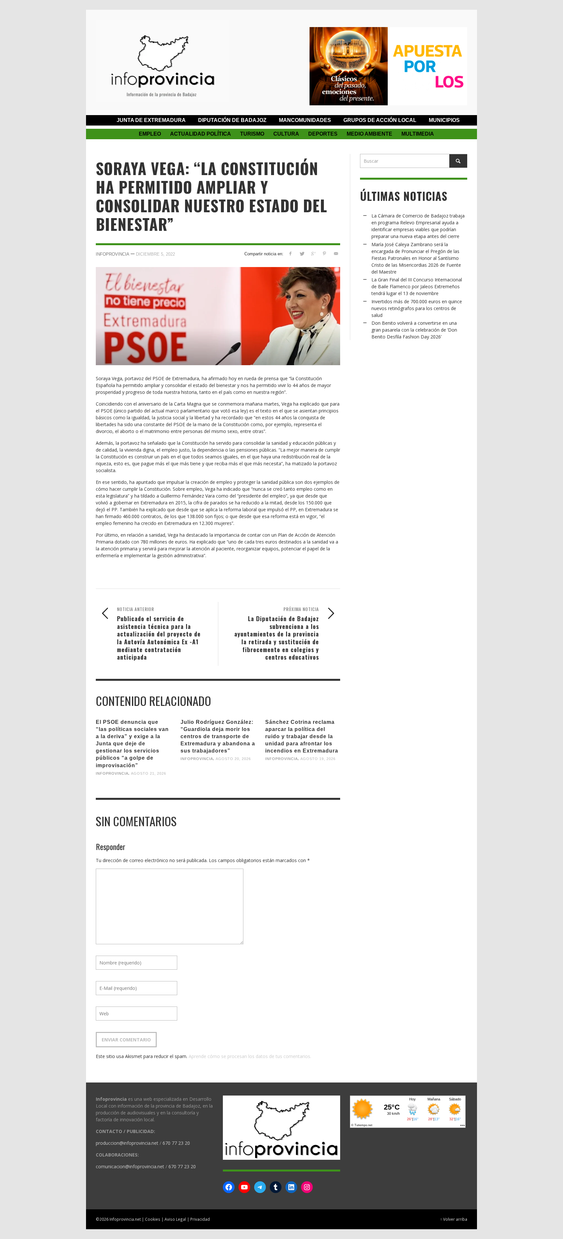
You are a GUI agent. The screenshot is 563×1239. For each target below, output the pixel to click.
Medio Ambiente (369, 134)
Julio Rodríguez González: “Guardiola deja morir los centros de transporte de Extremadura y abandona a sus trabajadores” (217, 736)
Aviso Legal (175, 1219)
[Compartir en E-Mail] (335, 253)
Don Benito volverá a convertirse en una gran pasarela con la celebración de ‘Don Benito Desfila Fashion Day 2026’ (414, 330)
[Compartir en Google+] (313, 253)
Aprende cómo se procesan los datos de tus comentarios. (250, 1056)
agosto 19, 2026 (318, 759)
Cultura (286, 134)
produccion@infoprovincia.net (127, 1143)
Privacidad (200, 1219)
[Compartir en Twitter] (301, 253)
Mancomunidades (305, 120)
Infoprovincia (112, 253)
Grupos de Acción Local (379, 120)
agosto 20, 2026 (233, 759)
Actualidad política (200, 134)
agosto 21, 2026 (148, 773)
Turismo (252, 134)
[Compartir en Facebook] (290, 253)
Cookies (152, 1219)
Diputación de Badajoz (232, 120)
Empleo (150, 134)
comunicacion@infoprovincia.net (130, 1166)
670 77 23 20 (176, 1143)
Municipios (444, 120)
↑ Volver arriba (453, 1219)
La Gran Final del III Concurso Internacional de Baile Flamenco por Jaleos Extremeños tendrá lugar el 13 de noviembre (416, 286)
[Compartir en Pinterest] (324, 253)
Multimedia (417, 134)
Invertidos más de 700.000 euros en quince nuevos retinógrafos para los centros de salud (416, 308)
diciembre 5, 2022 (155, 253)
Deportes (323, 134)
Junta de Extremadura (151, 120)
